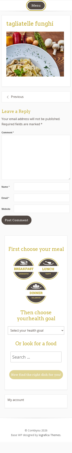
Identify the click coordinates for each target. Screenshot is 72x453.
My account (15, 400)
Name (6, 187)
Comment (8, 132)
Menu (36, 5)
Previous (17, 97)
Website (6, 209)
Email (5, 198)
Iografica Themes (49, 435)
